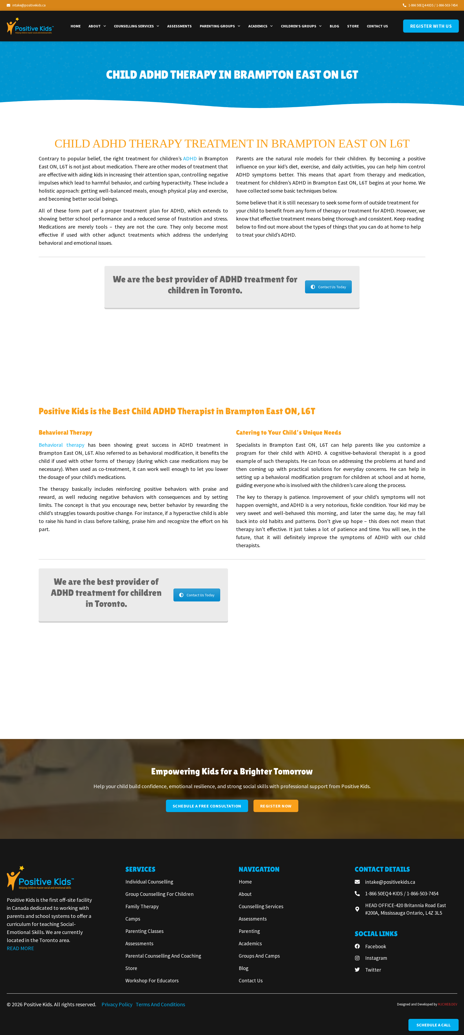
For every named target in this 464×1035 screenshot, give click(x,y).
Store (353, 26)
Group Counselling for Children (159, 894)
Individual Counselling (149, 881)
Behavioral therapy (61, 444)
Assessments (179, 26)
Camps (132, 918)
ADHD (190, 158)
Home (76, 26)
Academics (257, 26)
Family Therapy (142, 906)
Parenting (249, 931)
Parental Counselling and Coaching (163, 956)
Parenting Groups (217, 26)
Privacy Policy (117, 1004)
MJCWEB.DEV (447, 1004)
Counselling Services (134, 26)
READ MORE (20, 948)
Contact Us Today (332, 286)
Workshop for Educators (152, 980)
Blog (334, 26)
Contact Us (377, 26)
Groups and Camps (259, 956)
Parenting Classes (144, 931)
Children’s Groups (298, 26)
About (95, 26)
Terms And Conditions (160, 1004)
